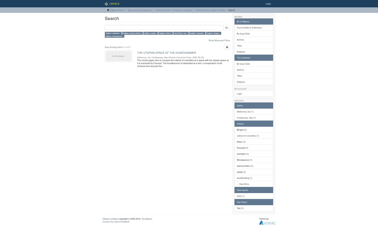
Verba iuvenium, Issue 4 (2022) (210, 10)
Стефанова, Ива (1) (246, 117)
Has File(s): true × (181, 33)
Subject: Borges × (213, 33)
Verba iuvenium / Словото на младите (174, 10)
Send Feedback (122, 221)
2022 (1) (241, 196)
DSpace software (111, 218)
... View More (243, 183)
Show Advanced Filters (219, 40)
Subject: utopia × (150, 33)
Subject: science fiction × (132, 33)
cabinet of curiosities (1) (248, 135)
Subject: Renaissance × (114, 36)
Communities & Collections (249, 27)
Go (226, 27)
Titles (239, 45)
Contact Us (108, 221)
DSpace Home (117, 10)
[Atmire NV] (267, 221)
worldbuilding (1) (244, 177)
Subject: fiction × (165, 33)
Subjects (241, 51)
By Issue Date (243, 33)
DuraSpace (147, 218)
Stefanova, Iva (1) (245, 111)
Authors (240, 39)
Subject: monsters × (113, 33)
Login (239, 93)
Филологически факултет (140, 10)
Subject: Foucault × (197, 33)
